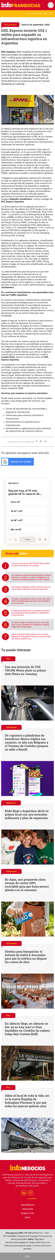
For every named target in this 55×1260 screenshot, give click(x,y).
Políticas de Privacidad (27, 1236)
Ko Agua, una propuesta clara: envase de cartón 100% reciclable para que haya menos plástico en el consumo (31, 601)
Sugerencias (27, 1205)
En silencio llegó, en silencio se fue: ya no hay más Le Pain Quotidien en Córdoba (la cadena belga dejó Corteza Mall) (30, 624)
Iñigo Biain (39, 1239)
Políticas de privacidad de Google (18, 1246)
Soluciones (10, 24)
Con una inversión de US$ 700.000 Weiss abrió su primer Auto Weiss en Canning (30, 564)
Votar (27, 539)
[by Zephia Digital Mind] (27, 1256)
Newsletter (27, 1213)
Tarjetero (27, 1209)
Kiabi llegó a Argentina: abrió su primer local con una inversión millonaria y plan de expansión (31, 588)
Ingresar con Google (20, 461)
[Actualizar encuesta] (15, 539)
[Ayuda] (39, 539)
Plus (8, 658)
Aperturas (11, 802)
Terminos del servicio (42, 1246)
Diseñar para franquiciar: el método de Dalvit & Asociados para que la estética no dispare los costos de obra (30, 613)
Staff (28, 1217)
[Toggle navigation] (51, 14)
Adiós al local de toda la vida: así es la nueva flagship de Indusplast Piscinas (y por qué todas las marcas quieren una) (31, 636)
